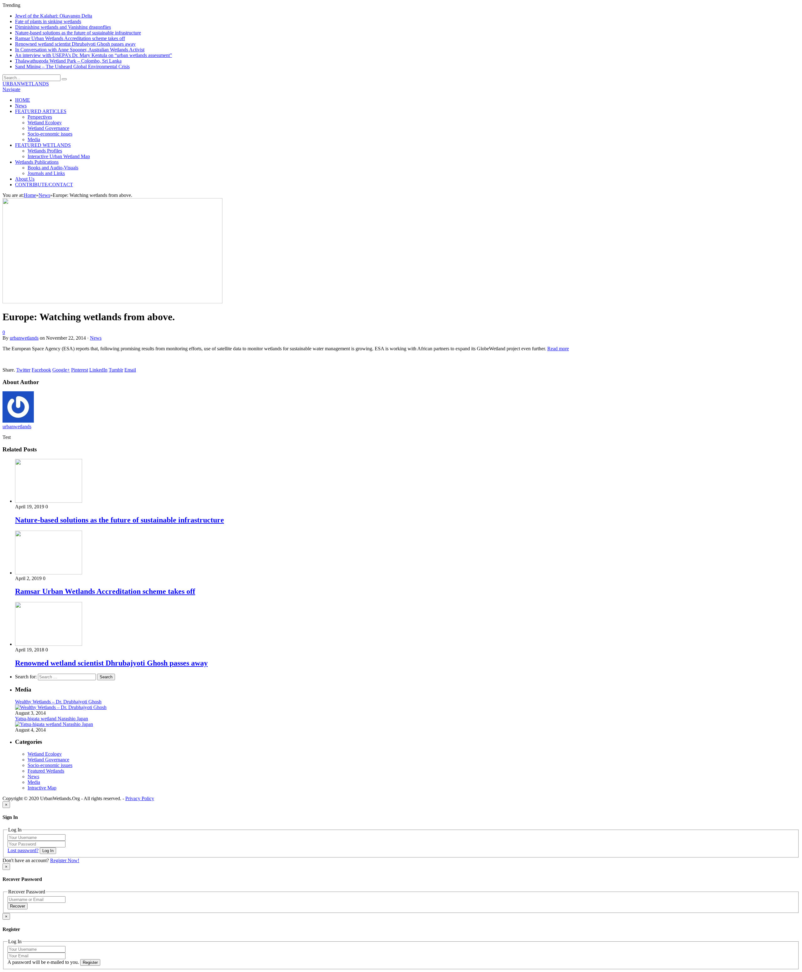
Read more (558, 348)
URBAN (26, 83)
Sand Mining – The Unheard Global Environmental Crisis (72, 66)
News (21, 105)
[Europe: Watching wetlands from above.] (112, 301)
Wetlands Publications (37, 162)
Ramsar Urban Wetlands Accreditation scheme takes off (70, 38)
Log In (48, 850)
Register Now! (64, 860)
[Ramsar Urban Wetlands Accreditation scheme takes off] (48, 572)
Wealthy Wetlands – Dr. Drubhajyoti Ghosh (58, 701)
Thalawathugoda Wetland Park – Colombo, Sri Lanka (68, 61)
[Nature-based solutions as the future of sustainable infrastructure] (48, 501)
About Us (24, 179)
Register (90, 962)
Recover (17, 906)
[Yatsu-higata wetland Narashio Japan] (54, 724)
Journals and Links (46, 173)
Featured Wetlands (46, 771)
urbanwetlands (24, 338)
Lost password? (23, 850)
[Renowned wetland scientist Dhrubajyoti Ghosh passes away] (48, 644)
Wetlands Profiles (45, 150)
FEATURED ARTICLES (40, 111)
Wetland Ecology (45, 122)
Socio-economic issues (50, 133)
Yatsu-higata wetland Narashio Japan (51, 718)
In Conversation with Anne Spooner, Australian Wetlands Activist (79, 49)
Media (34, 139)
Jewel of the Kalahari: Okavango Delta (53, 15)
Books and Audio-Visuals (53, 167)
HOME (22, 100)
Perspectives (40, 117)
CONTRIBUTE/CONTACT (44, 184)
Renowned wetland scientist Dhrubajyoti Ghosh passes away (75, 44)
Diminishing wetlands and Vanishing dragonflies (63, 27)
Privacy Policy (139, 798)
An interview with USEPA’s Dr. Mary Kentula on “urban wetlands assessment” (93, 55)
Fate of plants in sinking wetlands (48, 21)
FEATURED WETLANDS (43, 145)
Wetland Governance (48, 128)
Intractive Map (42, 787)
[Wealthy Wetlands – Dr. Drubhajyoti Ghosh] (61, 707)
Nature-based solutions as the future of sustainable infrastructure (78, 32)
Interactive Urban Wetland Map (59, 156)
